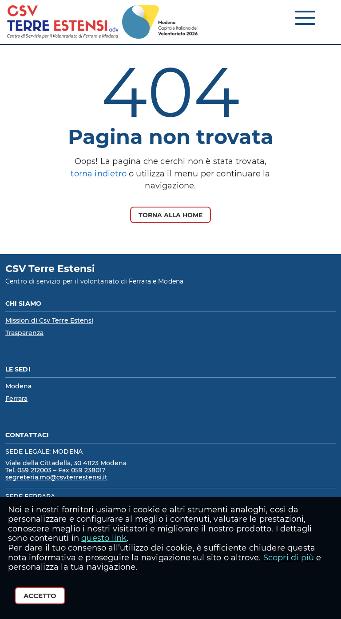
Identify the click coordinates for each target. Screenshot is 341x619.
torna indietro (99, 174)
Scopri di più (288, 558)
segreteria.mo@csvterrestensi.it (56, 477)
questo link (104, 538)
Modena (18, 386)
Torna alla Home (170, 215)
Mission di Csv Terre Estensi (49, 320)
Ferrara (16, 399)
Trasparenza (24, 333)
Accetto (40, 595)
